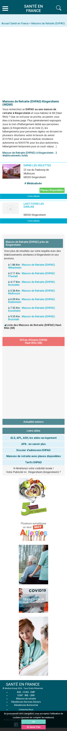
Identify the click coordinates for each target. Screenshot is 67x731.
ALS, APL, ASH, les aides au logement (33, 437)
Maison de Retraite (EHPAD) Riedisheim (31, 301)
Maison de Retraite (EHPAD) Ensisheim (31, 309)
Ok (33, 721)
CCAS (26, 692)
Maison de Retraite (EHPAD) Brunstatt (31, 318)
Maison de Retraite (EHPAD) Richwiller (31, 283)
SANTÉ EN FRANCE (23, 684)
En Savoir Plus (33, 727)
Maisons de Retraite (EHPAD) (48, 23)
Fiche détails (34, 196)
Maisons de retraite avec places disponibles (33, 456)
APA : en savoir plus (33, 444)
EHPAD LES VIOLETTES (37, 165)
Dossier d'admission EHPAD (33, 450)
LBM (32, 695)
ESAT (20, 695)
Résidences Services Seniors (26, 702)
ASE (19, 692)
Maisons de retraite (26, 698)
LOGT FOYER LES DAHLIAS (34, 205)
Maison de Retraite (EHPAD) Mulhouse (31, 292)
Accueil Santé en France (15, 23)
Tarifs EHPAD (33, 462)
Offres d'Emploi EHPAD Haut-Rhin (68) (33, 341)
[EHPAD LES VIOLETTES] (16, 173)
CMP (32, 692)
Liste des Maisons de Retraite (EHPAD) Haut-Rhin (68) (33, 327)
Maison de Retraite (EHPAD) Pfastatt (31, 275)
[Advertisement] (33, 62)
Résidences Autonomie (26, 705)
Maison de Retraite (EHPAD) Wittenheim (31, 266)
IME (26, 695)
